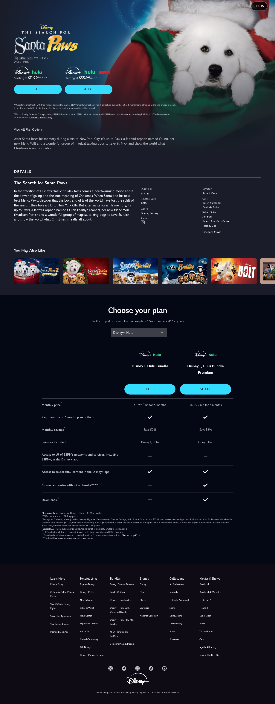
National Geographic (149, 615)
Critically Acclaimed (179, 600)
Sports (172, 608)
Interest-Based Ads (59, 632)
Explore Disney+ (88, 584)
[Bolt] (234, 271)
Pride (172, 631)
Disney (143, 584)
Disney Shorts (175, 615)
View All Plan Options (28, 129)
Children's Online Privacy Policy (62, 594)
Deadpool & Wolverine (210, 592)
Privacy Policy (56, 584)
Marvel (143, 600)
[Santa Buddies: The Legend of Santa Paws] (86, 271)
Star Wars (144, 608)
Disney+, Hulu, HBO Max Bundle (122, 622)
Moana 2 (203, 608)
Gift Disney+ (86, 647)
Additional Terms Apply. (40, 117)
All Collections (176, 584)
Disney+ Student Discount (122, 584)
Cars (201, 639)
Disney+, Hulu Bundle (120, 600)
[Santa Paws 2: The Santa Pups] (36, 271)
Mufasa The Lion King (209, 655)
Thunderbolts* (206, 631)
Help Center (86, 615)
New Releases (86, 600)
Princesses (174, 639)
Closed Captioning (89, 639)
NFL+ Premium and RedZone (119, 634)
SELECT (38, 89)
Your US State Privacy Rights (60, 606)
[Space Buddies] (184, 271)
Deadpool (204, 584)
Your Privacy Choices (59, 624)
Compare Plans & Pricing (122, 644)
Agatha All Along (207, 647)
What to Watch (87, 608)
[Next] (268, 271)
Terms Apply (49, 513)
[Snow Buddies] (135, 271)
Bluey (202, 623)
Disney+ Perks (87, 592)
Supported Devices (89, 623)
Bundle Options (117, 592)
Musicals (173, 592)
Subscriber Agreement (60, 616)
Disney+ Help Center (131, 535)
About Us (84, 631)
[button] (92, 578)
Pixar (142, 592)
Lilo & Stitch (205, 615)
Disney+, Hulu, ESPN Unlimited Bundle (120, 610)
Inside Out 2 (205, 600)
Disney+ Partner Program (92, 655)
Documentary (175, 623)
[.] (110, 668)
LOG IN (259, 6)
